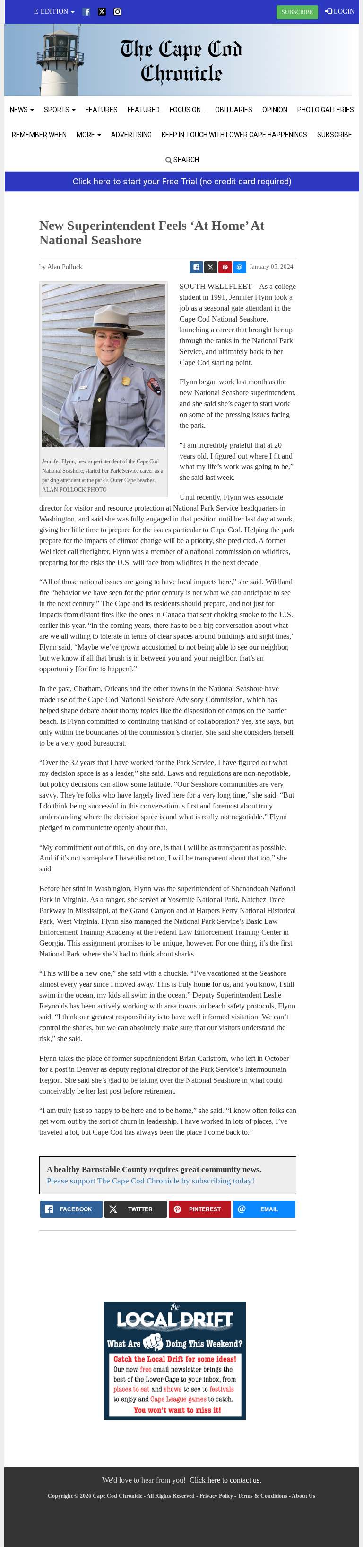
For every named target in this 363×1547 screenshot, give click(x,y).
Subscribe (334, 135)
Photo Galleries (325, 109)
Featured (144, 109)
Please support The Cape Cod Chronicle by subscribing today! (151, 1180)
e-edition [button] (52, 11)
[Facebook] (86, 11)
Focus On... (187, 109)
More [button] (86, 135)
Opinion (274, 109)
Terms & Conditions (262, 1496)
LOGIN (343, 11)
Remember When (39, 135)
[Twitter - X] (102, 11)
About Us (303, 1496)
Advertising (131, 135)
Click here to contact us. (225, 1480)
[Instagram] (117, 11)
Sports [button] (57, 109)
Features (102, 109)
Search (185, 160)
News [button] (19, 109)
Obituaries (233, 109)
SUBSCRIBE (297, 12)
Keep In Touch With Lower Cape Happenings (234, 135)
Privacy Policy (216, 1496)
